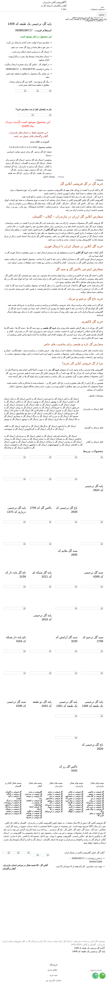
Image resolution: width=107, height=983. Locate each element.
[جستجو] (2, 5)
